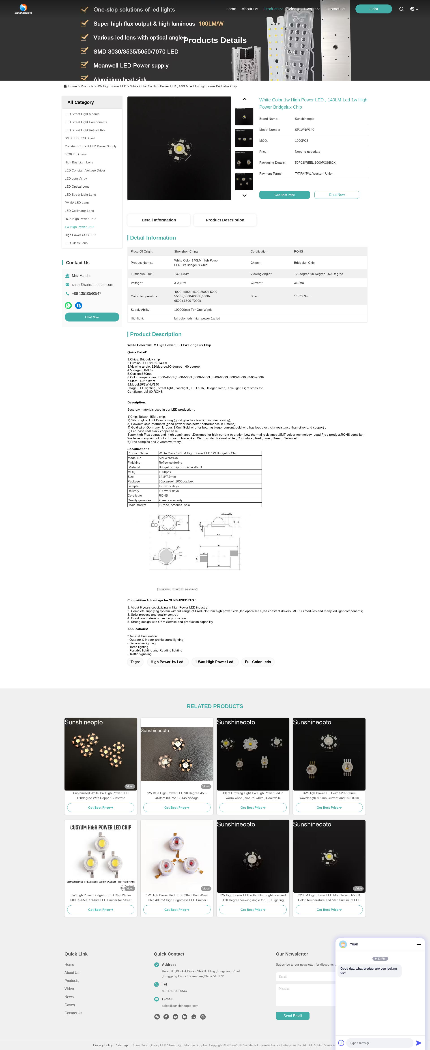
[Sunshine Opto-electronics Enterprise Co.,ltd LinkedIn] (184, 1018)
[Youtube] (175, 1018)
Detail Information (159, 220)
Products (87, 86)
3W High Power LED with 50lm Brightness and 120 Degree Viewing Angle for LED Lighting (253, 897)
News (69, 997)
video (293, 9)
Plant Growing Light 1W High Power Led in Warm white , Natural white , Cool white (253, 795)
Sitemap (122, 1045)
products (272, 9)
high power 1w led (167, 662)
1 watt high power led (214, 662)
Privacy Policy (103, 1045)
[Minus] (418, 944)
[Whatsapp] (68, 305)
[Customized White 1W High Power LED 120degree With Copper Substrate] (100, 754)
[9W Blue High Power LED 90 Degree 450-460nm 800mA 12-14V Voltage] (177, 754)
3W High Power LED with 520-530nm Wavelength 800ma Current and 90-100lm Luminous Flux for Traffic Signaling (329, 795)
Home (231, 9)
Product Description (225, 220)
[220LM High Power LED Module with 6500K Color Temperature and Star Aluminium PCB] (329, 856)
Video (69, 989)
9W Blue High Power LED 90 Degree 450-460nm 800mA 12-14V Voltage (177, 795)
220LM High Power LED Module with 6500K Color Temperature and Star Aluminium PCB (329, 897)
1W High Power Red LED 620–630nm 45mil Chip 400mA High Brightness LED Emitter (177, 897)
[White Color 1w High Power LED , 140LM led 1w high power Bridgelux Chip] (179, 148)
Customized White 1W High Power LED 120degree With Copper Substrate (101, 795)
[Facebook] (166, 1018)
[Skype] (79, 305)
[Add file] (341, 1043)
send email (293, 1016)
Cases (69, 1005)
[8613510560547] (194, 1018)
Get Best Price (285, 194)
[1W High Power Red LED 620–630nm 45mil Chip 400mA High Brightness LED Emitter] (177, 856)
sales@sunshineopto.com (92, 285)
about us (250, 9)
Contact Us (73, 1013)
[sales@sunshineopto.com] (203, 1018)
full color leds (258, 662)
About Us (71, 973)
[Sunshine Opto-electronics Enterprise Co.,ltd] (23, 9)
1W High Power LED (111, 86)
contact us (335, 9)
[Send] (418, 1043)
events (310, 9)
